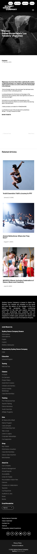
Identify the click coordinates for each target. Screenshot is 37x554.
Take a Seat (5, 431)
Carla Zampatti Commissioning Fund (8, 427)
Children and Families (8, 386)
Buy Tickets (17, 3)
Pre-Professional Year (8, 401)
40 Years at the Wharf (8, 420)
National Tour (6, 366)
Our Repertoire (6, 491)
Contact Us (5, 523)
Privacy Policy (18, 543)
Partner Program (7, 423)
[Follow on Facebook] (12, 533)
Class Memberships (8, 394)
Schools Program (7, 359)
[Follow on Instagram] (8, 533)
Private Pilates (6, 380)
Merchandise (6, 457)
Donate (32, 3)
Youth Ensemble (7, 409)
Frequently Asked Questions (11, 528)
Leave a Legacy (7, 434)
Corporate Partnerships (9, 436)
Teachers (4, 488)
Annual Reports (6, 471)
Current (4, 342)
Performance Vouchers (9, 449)
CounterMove (25, 110)
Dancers (4, 482)
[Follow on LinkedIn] (29, 533)
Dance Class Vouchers (9, 455)
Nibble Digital (21, 551)
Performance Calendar (9, 518)
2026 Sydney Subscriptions (6, 335)
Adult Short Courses (8, 383)
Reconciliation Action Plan (10, 480)
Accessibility (5, 474)
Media (4, 499)
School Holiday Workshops (6, 390)
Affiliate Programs (7, 412)
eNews (10, 3)
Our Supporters (6, 439)
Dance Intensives (7, 406)
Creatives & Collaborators (10, 485)
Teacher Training (7, 404)
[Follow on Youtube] (20, 533)
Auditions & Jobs (7, 494)
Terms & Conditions (17, 545)
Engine (4, 339)
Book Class (25, 3)
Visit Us (4, 526)
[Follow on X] (24, 533)
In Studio (4, 374)
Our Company (6, 466)
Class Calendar (7, 521)
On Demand (6, 377)
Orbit (3, 352)
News (4, 496)
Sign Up (5, 508)
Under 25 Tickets (7, 477)
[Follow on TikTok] (16, 533)
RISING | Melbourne (8, 345)
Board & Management (9, 468)
